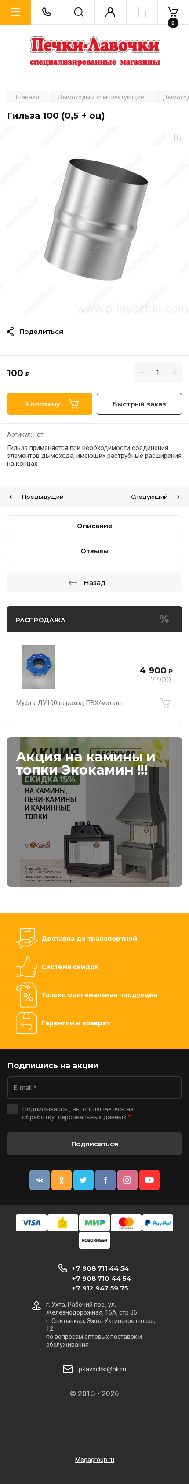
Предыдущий (42, 496)
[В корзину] (165, 703)
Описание (95, 526)
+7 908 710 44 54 (101, 1278)
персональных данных (92, 1117)
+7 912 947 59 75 (100, 1288)
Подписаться (94, 1144)
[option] (94, 220)
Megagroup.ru (94, 1459)
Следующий (149, 496)
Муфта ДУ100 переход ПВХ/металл (69, 703)
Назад (94, 582)
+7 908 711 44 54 (100, 1268)
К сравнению (177, 137)
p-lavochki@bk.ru (102, 1369)
